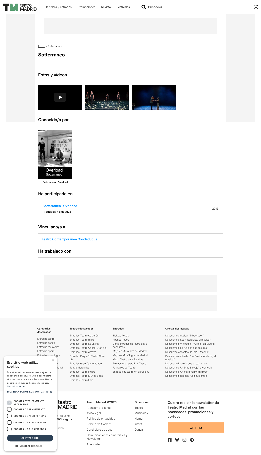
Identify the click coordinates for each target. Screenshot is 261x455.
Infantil (139, 424)
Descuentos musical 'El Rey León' (184, 335)
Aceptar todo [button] (30, 438)
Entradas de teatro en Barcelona (131, 371)
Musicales (141, 413)
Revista (106, 7)
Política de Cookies (99, 424)
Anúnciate (93, 444)
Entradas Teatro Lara (81, 379)
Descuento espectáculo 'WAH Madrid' (187, 351)
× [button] (52, 360)
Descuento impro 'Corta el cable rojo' (186, 363)
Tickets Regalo (121, 335)
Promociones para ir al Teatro (129, 363)
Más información (16, 386)
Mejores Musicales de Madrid (129, 350)
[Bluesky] (177, 439)
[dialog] (30, 403)
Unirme (196, 427)
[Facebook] (170, 440)
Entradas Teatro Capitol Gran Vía (88, 347)
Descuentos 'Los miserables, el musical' (188, 339)
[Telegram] (192, 440)
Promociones (86, 7)
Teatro (139, 407)
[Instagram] (184, 440)
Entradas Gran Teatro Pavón (86, 363)
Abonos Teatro (121, 339)
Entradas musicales (48, 346)
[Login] (256, 7)
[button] (30, 393)
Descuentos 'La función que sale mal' (186, 347)
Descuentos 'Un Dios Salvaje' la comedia (188, 367)
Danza (139, 429)
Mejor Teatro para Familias (128, 359)
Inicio (41, 46)
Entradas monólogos (48, 355)
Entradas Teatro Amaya (83, 351)
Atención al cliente (99, 407)
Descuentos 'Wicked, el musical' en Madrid (189, 343)
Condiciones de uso (99, 429)
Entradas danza (46, 342)
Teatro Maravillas (79, 367)
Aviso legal (94, 413)
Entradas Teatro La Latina (84, 343)
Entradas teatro (46, 338)
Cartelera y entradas (58, 7)
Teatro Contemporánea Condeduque (69, 239)
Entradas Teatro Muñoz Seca (86, 375)
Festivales (123, 7)
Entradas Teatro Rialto (82, 339)
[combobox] (197, 7)
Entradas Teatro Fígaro (82, 371)
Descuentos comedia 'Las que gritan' (186, 375)
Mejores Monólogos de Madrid (130, 355)
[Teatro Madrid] (20, 7)
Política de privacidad (101, 418)
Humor (139, 418)
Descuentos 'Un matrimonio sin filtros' (186, 371)
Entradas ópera (46, 350)
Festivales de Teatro (124, 367)
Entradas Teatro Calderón (84, 335)
